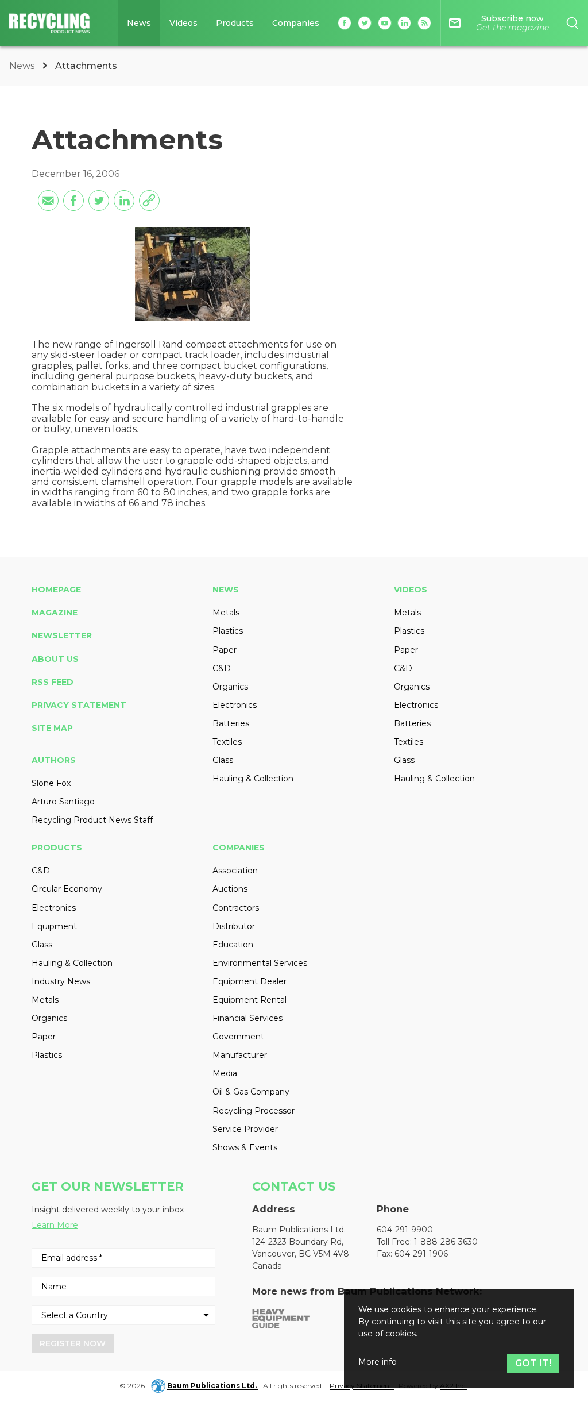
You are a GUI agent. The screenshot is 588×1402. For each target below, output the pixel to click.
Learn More (55, 1225)
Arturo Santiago (63, 801)
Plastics (227, 630)
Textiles (227, 741)
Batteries (230, 723)
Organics (230, 686)
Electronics (234, 705)
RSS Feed (53, 682)
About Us (55, 659)
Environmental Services (259, 963)
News (139, 23)
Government (238, 1036)
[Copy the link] (149, 200)
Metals (225, 612)
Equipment (54, 926)
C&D (221, 668)
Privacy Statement (79, 705)
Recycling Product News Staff (92, 820)
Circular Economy (67, 888)
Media (224, 1073)
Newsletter (62, 635)
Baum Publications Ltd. (212, 1386)
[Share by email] (48, 200)
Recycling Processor (253, 1110)
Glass (222, 760)
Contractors (235, 907)
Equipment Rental (249, 999)
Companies (295, 23)
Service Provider (245, 1129)
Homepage (56, 589)
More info (377, 1362)
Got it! (533, 1363)
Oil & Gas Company (250, 1091)
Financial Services (247, 1018)
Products (235, 23)
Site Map (52, 728)
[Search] (572, 23)
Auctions (229, 888)
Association (235, 870)
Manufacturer (239, 1055)
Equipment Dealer (249, 981)
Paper (224, 649)
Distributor (233, 926)
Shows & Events (244, 1147)
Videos (183, 23)
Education (232, 944)
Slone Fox (51, 783)
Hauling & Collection (252, 778)
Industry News (61, 981)
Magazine (55, 612)
